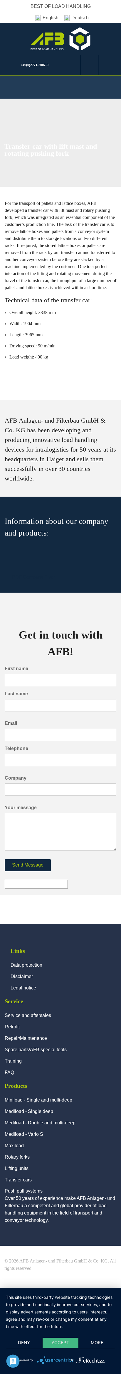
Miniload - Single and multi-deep (38, 1099)
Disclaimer (22, 976)
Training (13, 1061)
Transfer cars (18, 1179)
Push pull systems (24, 1190)
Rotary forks (17, 1157)
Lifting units (16, 1168)
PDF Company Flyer (33, 576)
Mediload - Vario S (24, 1134)
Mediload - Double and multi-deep (40, 1122)
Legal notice (23, 987)
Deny (24, 1342)
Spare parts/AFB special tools (36, 1049)
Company (15, 778)
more (97, 1342)
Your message (21, 807)
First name (16, 668)
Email (11, 723)
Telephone (16, 748)
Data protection (26, 965)
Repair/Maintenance (26, 1038)
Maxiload (14, 1145)
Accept (60, 1342)
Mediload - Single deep (29, 1111)
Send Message (27, 864)
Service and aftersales (28, 1015)
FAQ (9, 1072)
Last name (16, 693)
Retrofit (12, 1026)
